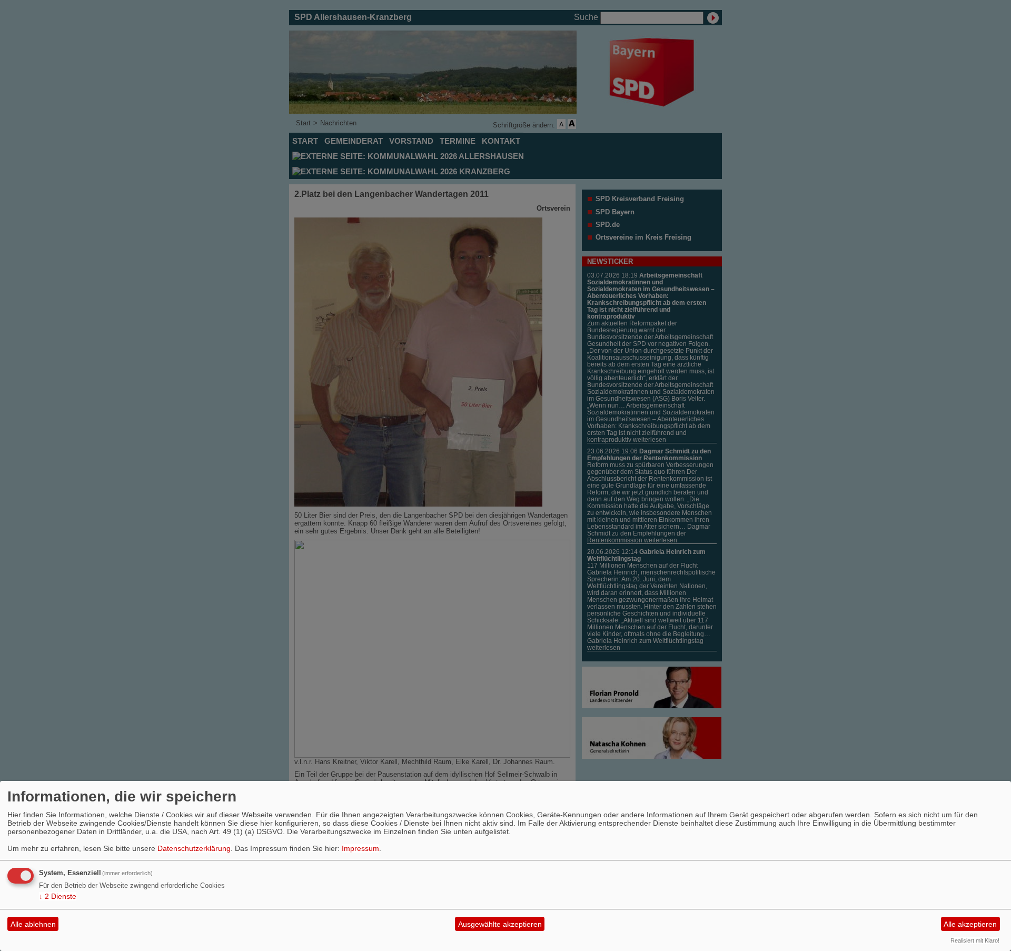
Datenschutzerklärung (194, 848)
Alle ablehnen (33, 924)
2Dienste (57, 896)
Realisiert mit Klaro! (974, 940)
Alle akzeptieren (970, 924)
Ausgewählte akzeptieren (500, 924)
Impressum (360, 848)
